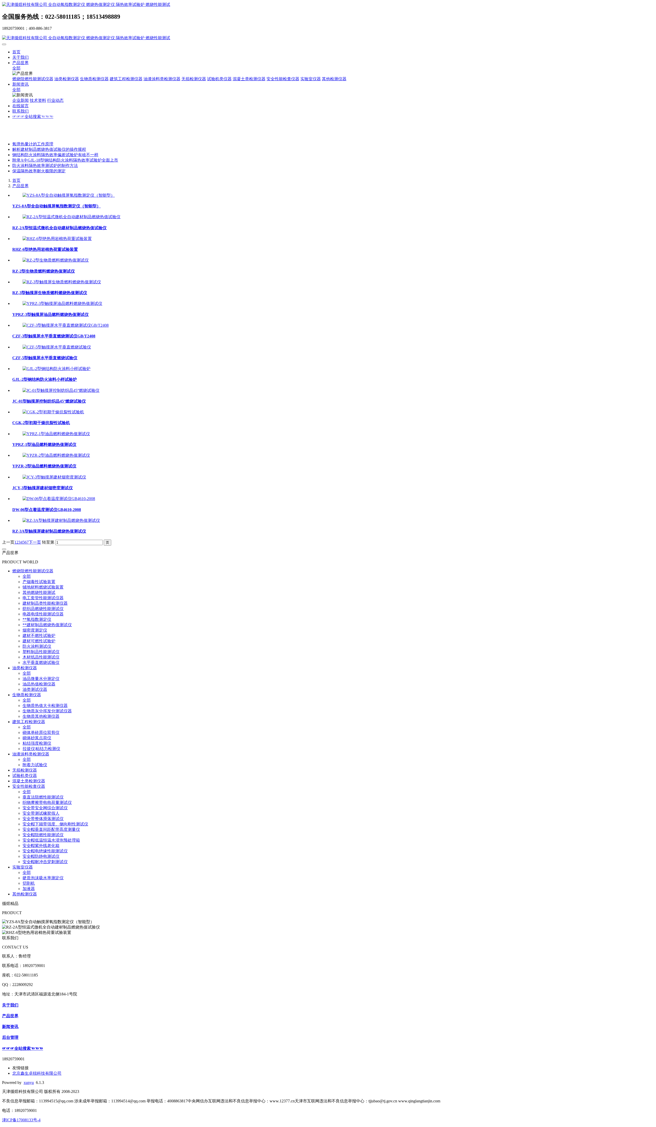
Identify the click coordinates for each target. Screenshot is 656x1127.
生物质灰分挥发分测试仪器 (47, 711)
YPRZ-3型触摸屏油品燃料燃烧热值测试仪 (50, 314)
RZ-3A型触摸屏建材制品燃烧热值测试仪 (49, 531)
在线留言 (20, 106)
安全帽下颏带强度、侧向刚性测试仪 (55, 824)
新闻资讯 (20, 84)
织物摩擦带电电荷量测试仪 (47, 802)
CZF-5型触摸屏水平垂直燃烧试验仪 (44, 358)
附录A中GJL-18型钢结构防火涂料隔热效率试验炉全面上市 (65, 160)
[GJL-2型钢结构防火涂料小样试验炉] (56, 368)
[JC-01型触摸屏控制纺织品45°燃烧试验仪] (61, 390)
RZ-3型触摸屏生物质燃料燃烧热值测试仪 (49, 293)
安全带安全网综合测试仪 (45, 808)
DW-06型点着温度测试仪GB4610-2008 (46, 509)
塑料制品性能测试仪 (41, 652)
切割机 (29, 883)
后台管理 (10, 1037)
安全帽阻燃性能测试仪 (43, 835)
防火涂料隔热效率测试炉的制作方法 (45, 165)
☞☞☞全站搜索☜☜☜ (32, 116)
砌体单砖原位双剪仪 (41, 732)
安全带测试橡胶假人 (41, 813)
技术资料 (38, 100)
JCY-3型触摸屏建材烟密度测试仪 (42, 488)
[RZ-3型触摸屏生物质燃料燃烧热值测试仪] (62, 282)
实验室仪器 (310, 79)
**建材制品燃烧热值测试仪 (47, 625)
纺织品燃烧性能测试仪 (43, 608)
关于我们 (20, 57)
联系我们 (20, 111)
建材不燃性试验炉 (39, 635)
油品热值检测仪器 (39, 684)
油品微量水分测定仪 (41, 678)
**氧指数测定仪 (37, 619)
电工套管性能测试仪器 (43, 598)
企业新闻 (20, 100)
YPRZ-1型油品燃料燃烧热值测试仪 (44, 444)
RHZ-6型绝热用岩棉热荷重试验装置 (45, 249)
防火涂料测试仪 (37, 646)
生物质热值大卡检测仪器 (45, 705)
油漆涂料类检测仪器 (162, 79)
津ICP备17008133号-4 (21, 1120)
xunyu (29, 1082)
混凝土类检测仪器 (249, 79)
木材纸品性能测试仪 (41, 657)
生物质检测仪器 (94, 79)
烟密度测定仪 (35, 630)
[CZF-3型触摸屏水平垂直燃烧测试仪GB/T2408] (66, 325)
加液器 (29, 888)
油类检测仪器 (66, 79)
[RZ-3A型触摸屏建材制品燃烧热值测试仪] (61, 520)
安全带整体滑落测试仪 (43, 818)
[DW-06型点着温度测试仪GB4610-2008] (59, 498)
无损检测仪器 (193, 79)
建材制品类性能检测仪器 (45, 603)
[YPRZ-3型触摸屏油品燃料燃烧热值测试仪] (62, 303)
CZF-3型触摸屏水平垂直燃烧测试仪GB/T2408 (53, 336)
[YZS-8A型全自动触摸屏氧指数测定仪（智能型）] (69, 195)
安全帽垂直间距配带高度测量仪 (51, 829)
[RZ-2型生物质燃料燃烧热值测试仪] (56, 260)
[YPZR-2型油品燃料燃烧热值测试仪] (56, 455)
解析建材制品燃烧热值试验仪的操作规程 (49, 149)
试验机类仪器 (219, 79)
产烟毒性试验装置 (39, 582)
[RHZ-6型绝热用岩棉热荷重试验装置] (57, 238)
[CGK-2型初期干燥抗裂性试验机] (53, 412)
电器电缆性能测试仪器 (43, 614)
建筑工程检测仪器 (126, 79)
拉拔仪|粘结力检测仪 (41, 748)
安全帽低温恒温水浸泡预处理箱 (51, 840)
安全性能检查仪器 (282, 79)
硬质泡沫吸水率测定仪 (43, 878)
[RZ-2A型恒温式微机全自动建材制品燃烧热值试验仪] (71, 217)
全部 (16, 68)
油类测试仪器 (35, 689)
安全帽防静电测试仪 (41, 856)
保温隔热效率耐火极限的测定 (39, 171)
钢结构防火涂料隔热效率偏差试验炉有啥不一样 (55, 155)
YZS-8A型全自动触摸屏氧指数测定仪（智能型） (56, 206)
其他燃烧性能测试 (39, 592)
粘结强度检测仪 (37, 743)
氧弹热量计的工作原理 (32, 144)
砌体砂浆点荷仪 (37, 738)
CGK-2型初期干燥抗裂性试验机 (41, 423)
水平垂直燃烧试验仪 (41, 662)
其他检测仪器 (334, 79)
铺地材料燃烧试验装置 (43, 587)
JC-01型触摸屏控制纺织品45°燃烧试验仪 (49, 401)
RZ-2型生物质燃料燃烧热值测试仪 (43, 271)
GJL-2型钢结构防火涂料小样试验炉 (44, 379)
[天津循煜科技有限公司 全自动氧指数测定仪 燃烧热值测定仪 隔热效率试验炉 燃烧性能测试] (328, 4)
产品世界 (20, 63)
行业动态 (55, 100)
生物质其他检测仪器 (41, 716)
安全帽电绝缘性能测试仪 (45, 851)
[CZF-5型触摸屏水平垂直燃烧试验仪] (57, 347)
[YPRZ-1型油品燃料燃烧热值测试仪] (56, 434)
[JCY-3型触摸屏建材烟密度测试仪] (54, 477)
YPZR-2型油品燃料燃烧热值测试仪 (44, 466)
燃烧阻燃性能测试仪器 (32, 79)
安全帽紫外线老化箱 (41, 845)
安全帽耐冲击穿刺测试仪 (45, 862)
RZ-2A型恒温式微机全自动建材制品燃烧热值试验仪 (59, 228)
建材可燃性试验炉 (39, 641)
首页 (16, 52)
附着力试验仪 (35, 765)
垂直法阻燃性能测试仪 (43, 797)
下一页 (35, 542)
